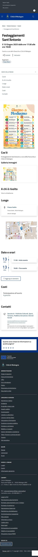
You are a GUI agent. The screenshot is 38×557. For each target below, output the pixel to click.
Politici (3, 385)
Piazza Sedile (11, 207)
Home (3, 26)
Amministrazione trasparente (9, 5)
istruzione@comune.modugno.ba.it (16, 322)
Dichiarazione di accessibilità (9, 528)
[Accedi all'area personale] (34, 10)
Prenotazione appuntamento (9, 500)
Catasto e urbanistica (7, 415)
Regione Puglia (6, 2)
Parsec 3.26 (5, 551)
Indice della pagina (7, 72)
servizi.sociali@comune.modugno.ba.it (17, 321)
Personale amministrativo (8, 388)
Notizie (3, 450)
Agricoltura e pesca (6, 401)
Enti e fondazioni (6, 382)
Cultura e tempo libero (7, 418)
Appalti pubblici (5, 409)
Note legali (4, 525)
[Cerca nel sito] (33, 16)
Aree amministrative (7, 377)
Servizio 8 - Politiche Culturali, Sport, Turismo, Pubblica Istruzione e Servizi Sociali (20, 316)
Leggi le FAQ (4, 497)
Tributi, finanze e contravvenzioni (10, 435)
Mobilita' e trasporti (6, 429)
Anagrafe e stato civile (7, 406)
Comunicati (4, 453)
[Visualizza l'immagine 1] (10, 174)
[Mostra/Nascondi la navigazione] (2, 16)
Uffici (2, 380)
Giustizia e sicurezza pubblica (9, 423)
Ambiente (4, 403)
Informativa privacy (6, 520)
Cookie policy (5, 522)
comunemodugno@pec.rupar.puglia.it (15, 491)
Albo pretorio (5, 8)
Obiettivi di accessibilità (8, 531)
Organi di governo (6, 374)
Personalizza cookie (6, 544)
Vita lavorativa (5, 440)
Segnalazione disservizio (8, 508)
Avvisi (3, 456)
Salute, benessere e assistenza (10, 432)
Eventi (19, 26)
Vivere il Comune (11, 26)
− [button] (8, 226)
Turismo (3, 437)
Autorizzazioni (5, 412)
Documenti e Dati (6, 391)
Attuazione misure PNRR (8, 534)
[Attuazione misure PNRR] (19, 357)
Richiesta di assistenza (7, 505)
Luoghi (3, 465)
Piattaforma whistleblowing (9, 511)
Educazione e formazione (8, 420)
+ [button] (8, 224)
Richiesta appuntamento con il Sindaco (12, 503)
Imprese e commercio (7, 426)
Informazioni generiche (7, 471)
